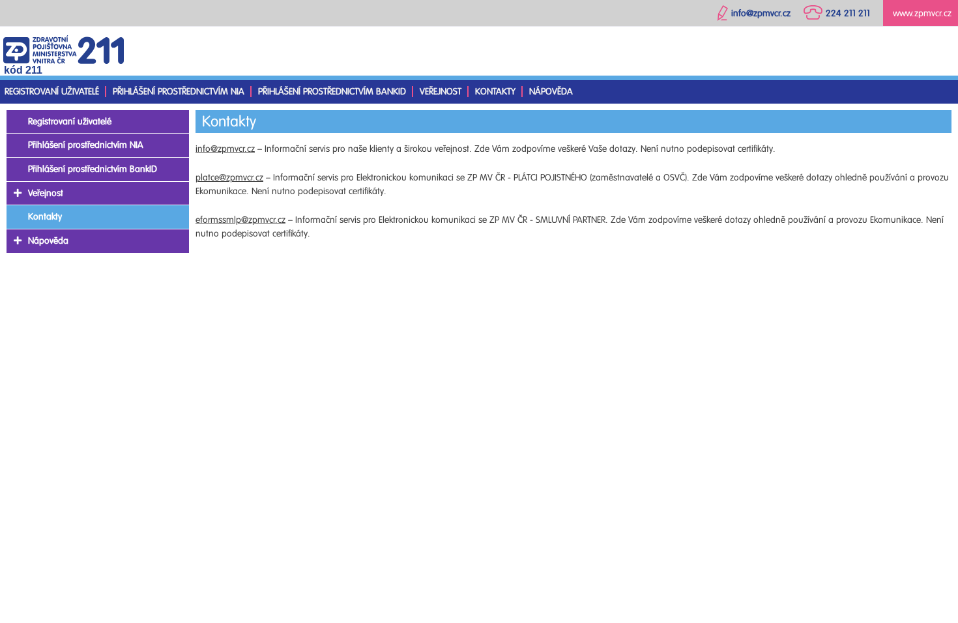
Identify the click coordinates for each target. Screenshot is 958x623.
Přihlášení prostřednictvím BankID (332, 91)
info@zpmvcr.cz (225, 148)
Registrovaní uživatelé (52, 91)
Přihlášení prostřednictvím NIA (178, 91)
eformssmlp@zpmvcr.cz (240, 219)
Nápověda (551, 91)
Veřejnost (440, 91)
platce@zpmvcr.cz (229, 177)
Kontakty (495, 91)
